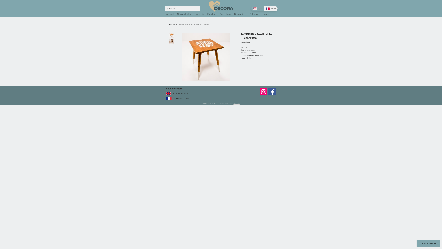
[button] (184, 14)
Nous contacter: (175, 88)
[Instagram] (263, 91)
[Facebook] (272, 91)
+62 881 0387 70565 (180, 98)
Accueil (172, 24)
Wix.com (237, 104)
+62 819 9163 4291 (180, 93)
